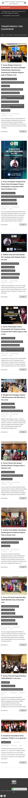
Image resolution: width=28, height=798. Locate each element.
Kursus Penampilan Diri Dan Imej (10, 101)
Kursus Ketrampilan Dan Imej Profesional (12, 89)
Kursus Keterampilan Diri (8, 270)
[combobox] (14, 7)
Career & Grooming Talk (8, 267)
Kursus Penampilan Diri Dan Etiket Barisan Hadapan (12, 97)
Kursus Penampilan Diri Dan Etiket (10, 93)
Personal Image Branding (8, 620)
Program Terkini (6, 742)
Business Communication (8, 193)
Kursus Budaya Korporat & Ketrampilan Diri (12, 82)
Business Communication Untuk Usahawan (12, 196)
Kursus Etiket (5, 86)
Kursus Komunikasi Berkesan (9, 203)
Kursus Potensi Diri (7, 479)
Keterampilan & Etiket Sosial (9, 79)
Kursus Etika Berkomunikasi (9, 200)
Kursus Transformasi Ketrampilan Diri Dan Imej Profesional (12, 106)
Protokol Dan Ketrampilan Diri (9, 624)
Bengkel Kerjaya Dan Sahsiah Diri (10, 263)
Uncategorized (5, 110)
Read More (5, 131)
